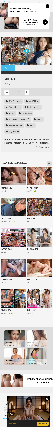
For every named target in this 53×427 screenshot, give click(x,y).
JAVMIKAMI (7, 418)
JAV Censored (14, 101)
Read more (43, 147)
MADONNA (33, 101)
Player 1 (8, 68)
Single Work (13, 131)
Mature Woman (15, 125)
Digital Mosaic (33, 107)
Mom (31, 125)
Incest (39, 119)
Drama (11, 113)
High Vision (26, 113)
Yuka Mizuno (14, 107)
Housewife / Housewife (19, 119)
